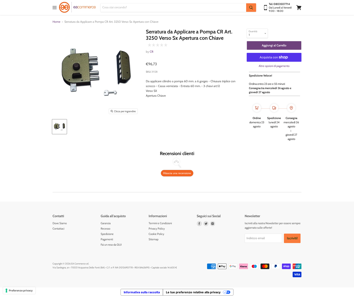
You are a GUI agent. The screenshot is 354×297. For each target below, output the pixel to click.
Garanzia (106, 223)
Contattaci (58, 228)
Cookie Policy (156, 234)
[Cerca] (251, 7)
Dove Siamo (60, 223)
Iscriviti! (292, 238)
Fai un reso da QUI (111, 244)
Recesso (105, 228)
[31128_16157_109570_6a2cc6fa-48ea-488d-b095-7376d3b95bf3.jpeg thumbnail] (59, 126)
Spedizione (107, 234)
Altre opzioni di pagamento (274, 66)
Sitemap (153, 239)
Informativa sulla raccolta (142, 292)
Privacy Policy (157, 228)
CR (151, 51)
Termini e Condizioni (160, 223)
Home (56, 21)
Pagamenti (107, 239)
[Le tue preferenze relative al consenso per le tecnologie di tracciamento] (19, 290)
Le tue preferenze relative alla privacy (193, 292)
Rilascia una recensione (177, 173)
